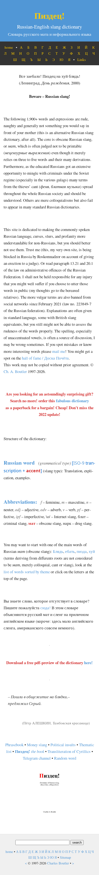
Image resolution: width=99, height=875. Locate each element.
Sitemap (65, 857)
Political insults (63, 744)
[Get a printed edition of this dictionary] (49, 813)
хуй (92, 551)
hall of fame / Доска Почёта (45, 358)
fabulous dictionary (72, 401)
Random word (65, 758)
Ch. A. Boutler (15, 371)
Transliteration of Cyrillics (69, 751)
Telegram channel (37, 758)
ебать (70, 551)
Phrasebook (14, 744)
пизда (82, 551)
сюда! (45, 607)
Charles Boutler (58, 863)
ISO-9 (78, 463)
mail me (58, 351)
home (9, 47)
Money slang (37, 744)
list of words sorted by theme (27, 571)
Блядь (58, 551)
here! (88, 663)
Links (81, 59)
